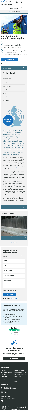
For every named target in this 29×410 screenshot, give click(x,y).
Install (10, 4)
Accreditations (4, 380)
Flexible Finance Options (20, 372)
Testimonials (4, 376)
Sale (5, 4)
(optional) (8, 290)
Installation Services (19, 370)
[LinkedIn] (2, 401)
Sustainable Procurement (21, 374)
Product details (7, 68)
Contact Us (3, 370)
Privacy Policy (18, 376)
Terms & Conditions (19, 378)
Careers (3, 378)
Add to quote (10, 59)
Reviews (5, 206)
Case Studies (4, 374)
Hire (2, 4)
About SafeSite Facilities (6, 372)
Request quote (9, 294)
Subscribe (14, 359)
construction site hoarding (10, 167)
